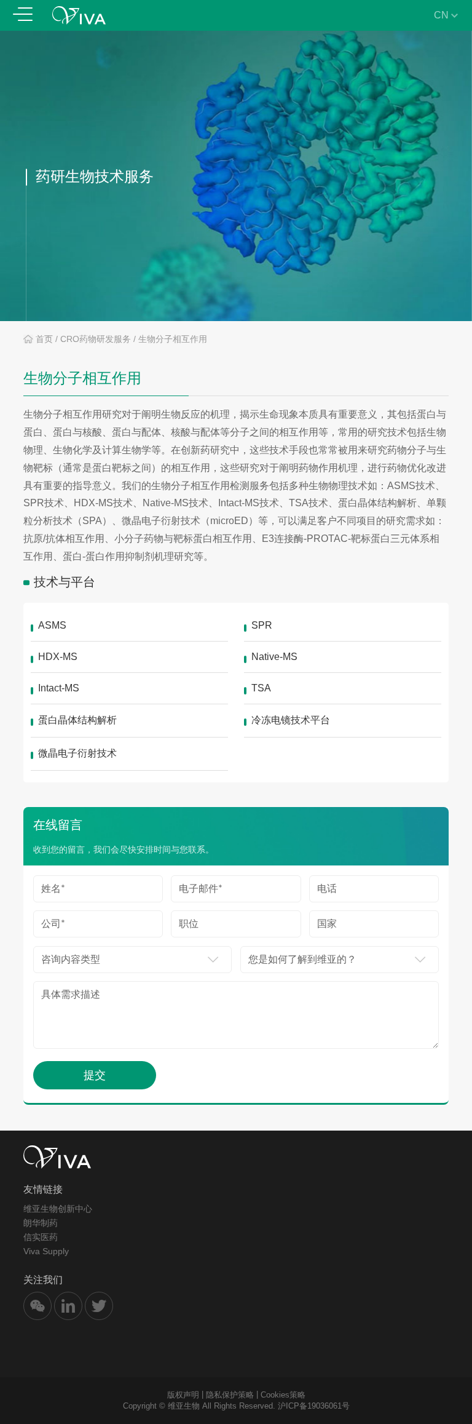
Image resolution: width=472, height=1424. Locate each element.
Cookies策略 (283, 1394)
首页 (44, 339)
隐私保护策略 (230, 1394)
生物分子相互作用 (172, 339)
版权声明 (183, 1394)
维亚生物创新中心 (57, 1209)
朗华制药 (40, 1223)
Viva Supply (46, 1251)
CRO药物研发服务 (95, 339)
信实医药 (40, 1237)
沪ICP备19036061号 (314, 1405)
